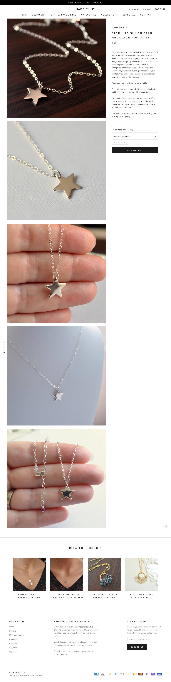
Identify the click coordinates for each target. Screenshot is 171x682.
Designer (38, 15)
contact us (76, 651)
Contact (145, 15)
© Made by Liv (17, 672)
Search (147, 9)
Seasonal (129, 15)
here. (155, 633)
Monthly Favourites (62, 15)
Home (23, 15)
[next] (163, 577)
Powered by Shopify (36, 675)
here (73, 633)
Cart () (160, 9)
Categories (88, 15)
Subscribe (137, 647)
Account (134, 9)
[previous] (7, 577)
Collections (109, 15)
